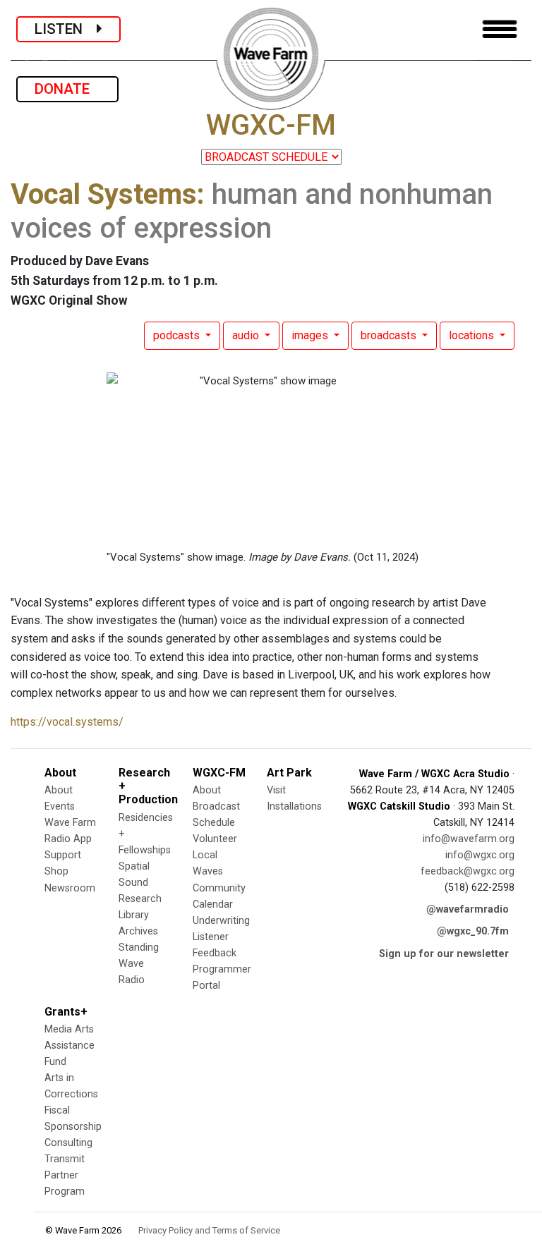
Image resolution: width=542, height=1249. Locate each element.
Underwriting (221, 921)
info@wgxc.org (479, 855)
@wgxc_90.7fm (473, 931)
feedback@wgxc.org (467, 871)
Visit (276, 790)
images (311, 335)
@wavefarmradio (467, 909)
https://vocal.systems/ (67, 722)
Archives (138, 931)
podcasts (178, 335)
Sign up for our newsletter (444, 954)
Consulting (68, 1143)
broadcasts (390, 335)
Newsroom (69, 888)
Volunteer (215, 839)
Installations (294, 806)
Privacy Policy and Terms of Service (209, 1230)
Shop (56, 871)
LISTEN (66, 28)
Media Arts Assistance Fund (69, 1045)
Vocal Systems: (108, 194)
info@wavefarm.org (468, 839)
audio (247, 335)
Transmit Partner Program (64, 1175)
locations (473, 335)
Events (59, 806)
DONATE (67, 88)
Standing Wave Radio (139, 964)
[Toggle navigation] (500, 29)
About (58, 790)
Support (62, 855)
